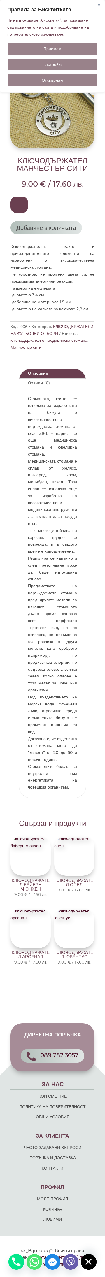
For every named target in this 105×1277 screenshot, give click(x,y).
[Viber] (70, 1262)
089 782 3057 (59, 1055)
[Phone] (16, 1262)
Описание (38, 373)
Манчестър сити (25, 347)
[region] (52, 46)
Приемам (52, 48)
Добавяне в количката (46, 227)
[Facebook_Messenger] (52, 1262)
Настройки (53, 64)
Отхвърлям (52, 80)
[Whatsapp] (34, 1262)
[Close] (98, 4)
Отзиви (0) (39, 383)
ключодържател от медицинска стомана (49, 340)
